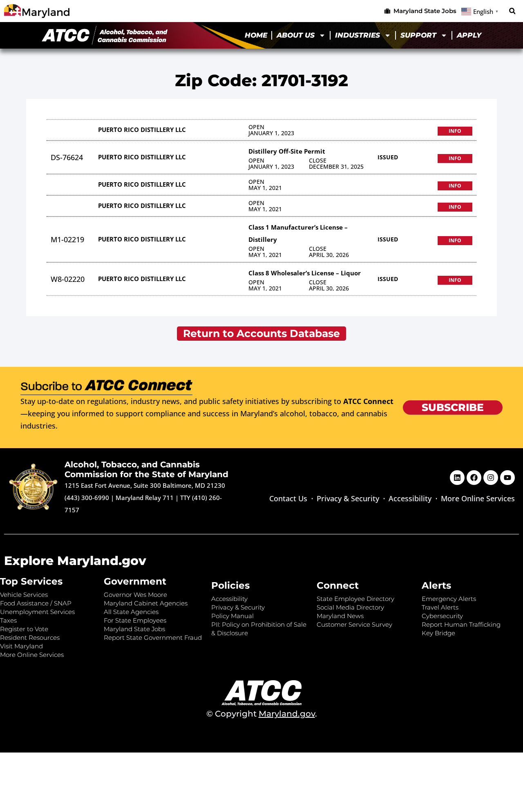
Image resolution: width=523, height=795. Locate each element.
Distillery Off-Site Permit (286, 151)
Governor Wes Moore (135, 594)
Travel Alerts (440, 607)
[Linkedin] (457, 477)
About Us (296, 35)
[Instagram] (490, 477)
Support (418, 35)
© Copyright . (261, 714)
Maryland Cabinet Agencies (146, 603)
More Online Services (478, 498)
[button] (512, 11)
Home (256, 35)
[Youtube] (507, 477)
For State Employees (135, 620)
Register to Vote (24, 629)
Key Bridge (438, 633)
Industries (357, 35)
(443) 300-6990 (87, 498)
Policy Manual (232, 616)
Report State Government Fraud (153, 637)
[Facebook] (474, 477)
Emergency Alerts (449, 599)
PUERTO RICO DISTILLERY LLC (142, 129)
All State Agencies (131, 612)
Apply (469, 35)
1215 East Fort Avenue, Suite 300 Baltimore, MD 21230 (145, 485)
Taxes (8, 620)
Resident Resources (30, 637)
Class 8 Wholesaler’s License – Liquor (304, 273)
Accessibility (410, 498)
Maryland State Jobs (134, 629)
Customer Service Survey (354, 624)
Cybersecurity (442, 616)
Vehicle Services (24, 594)
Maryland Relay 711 (145, 498)
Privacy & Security (348, 498)
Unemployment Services (37, 612)
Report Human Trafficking (461, 624)
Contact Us (288, 498)
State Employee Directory (355, 599)
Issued (388, 157)
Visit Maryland (21, 646)
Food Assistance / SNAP (36, 603)
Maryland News (340, 616)
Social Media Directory (350, 607)
